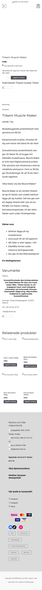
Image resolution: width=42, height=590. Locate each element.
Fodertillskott (8, 83)
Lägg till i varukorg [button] (10, 365)
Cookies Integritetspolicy (18, 546)
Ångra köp (14, 559)
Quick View (11, 353)
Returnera (26, 552)
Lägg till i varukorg (18, 77)
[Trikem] (7, 91)
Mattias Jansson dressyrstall (17, 476)
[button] (21, 6)
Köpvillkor (14, 552)
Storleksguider (15, 540)
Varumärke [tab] (5, 109)
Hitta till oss (23, 533)
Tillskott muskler (24, 83)
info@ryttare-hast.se (18, 449)
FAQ (12, 533)
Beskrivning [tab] (5, 104)
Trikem (35, 83)
